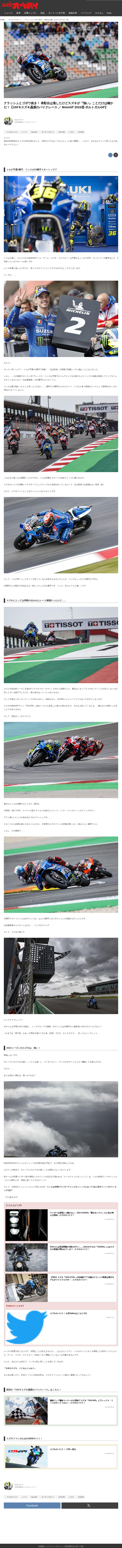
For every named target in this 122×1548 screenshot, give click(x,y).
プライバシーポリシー (55, 1546)
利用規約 (41, 1546)
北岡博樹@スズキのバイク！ (25, 122)
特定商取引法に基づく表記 (74, 1546)
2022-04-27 (18, 120)
